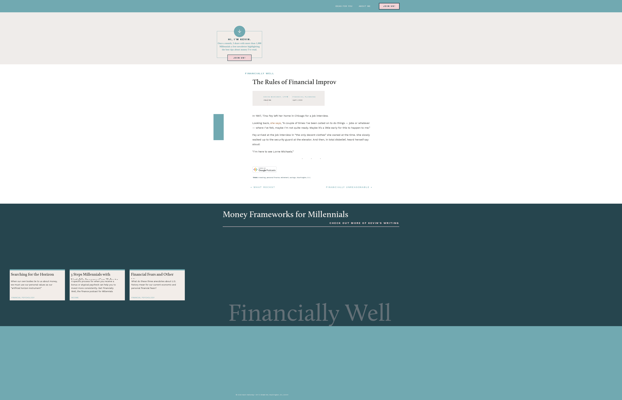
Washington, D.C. (304, 177)
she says (275, 123)
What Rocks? (264, 187)
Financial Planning (304, 97)
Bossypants (296, 222)
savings (293, 177)
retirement (285, 177)
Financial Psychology (23, 297)
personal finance (273, 177)
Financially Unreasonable (347, 187)
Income (75, 297)
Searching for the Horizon (32, 275)
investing (262, 177)
